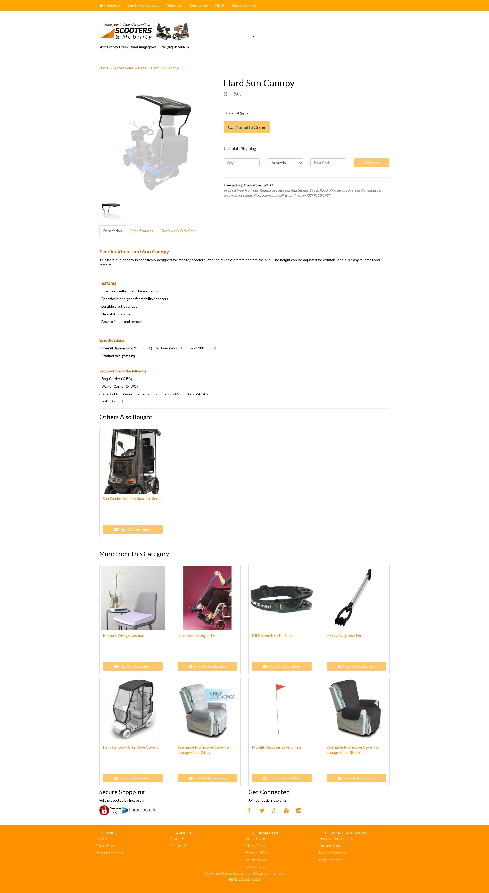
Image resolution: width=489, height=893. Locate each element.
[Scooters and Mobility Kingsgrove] (145, 34)
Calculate (371, 162)
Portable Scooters (333, 845)
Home (104, 68)
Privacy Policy (254, 845)
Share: (229, 113)
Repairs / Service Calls (336, 838)
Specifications (142, 230)
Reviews (169, 230)
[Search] (252, 35)
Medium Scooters (332, 852)
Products (110, 5)
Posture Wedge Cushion (123, 635)
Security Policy (255, 860)
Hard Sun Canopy (165, 68)
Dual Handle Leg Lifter (197, 635)
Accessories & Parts (130, 68)
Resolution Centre (110, 852)
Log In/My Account (143, 5)
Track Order (105, 845)
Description (112, 230)
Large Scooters (330, 860)
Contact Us (198, 5)
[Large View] (111, 211)
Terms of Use (254, 838)
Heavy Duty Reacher (344, 635)
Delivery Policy (255, 867)
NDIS (219, 5)
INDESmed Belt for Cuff (272, 635)
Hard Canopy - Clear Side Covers (130, 747)
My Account (105, 838)
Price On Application (134, 529)
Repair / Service (244, 5)
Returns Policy (255, 852)
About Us (174, 5)
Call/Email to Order (247, 127)
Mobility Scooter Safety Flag (276, 747)
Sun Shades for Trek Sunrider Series (132, 498)
